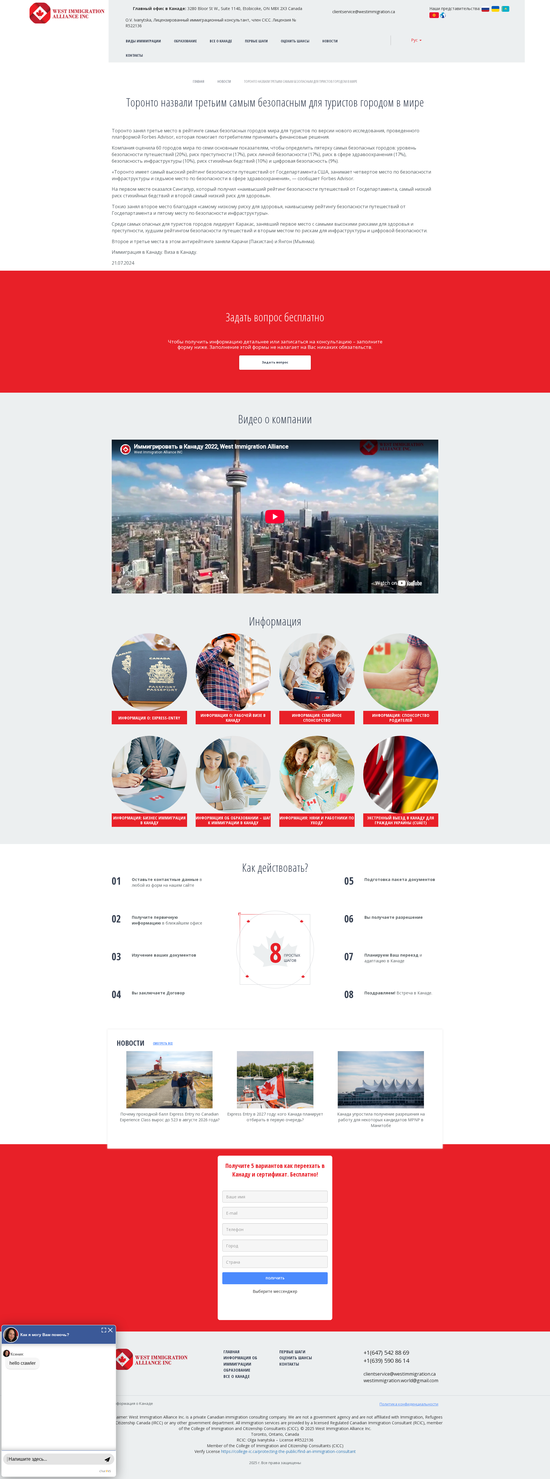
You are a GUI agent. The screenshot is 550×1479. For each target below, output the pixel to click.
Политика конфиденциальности (409, 1404)
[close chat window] (110, 1329)
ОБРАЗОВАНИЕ (185, 41)
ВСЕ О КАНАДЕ (221, 41)
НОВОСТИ (330, 41)
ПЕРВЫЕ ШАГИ (256, 41)
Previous (111, 1097)
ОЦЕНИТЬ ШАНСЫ (295, 41)
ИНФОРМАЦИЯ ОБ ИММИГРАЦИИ (240, 1360)
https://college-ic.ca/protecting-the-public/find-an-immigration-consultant (288, 1451)
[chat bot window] (58, 1401)
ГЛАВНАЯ (231, 1351)
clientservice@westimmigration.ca (363, 11)
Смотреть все (163, 1043)
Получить (275, 1278)
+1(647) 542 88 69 (386, 1352)
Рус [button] (415, 40)
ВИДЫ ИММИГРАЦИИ (143, 41)
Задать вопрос (275, 362)
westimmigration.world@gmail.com (401, 1380)
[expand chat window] (104, 1329)
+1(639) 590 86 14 (386, 1360)
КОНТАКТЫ (289, 1364)
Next (438, 1100)
